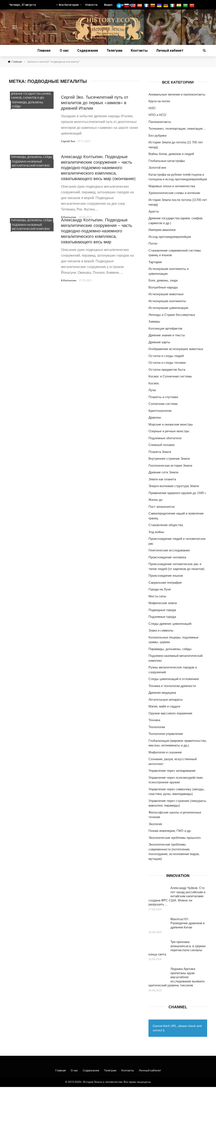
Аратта (153, 211)
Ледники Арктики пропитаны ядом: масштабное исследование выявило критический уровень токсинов (176, 976)
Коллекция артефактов (165, 328)
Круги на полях (159, 101)
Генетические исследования (169, 550)
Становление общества (165, 525)
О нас (64, 50)
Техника (154, 720)
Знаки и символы (160, 630)
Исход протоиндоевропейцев (169, 236)
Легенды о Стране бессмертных (171, 315)
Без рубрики (157, 135)
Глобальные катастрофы (166, 161)
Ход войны (156, 532)
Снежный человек (161, 445)
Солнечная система (162, 403)
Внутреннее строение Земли (169, 458)
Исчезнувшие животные (166, 294)
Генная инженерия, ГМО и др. (169, 830)
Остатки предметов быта (166, 369)
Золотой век (157, 167)
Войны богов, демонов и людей (171, 154)
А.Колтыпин (68, 280)
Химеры (154, 321)
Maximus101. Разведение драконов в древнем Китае (187, 923)
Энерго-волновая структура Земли (173, 486)
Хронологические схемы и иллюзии (174, 193)
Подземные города (162, 616)
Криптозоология (159, 410)
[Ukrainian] (160, 5)
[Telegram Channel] (120, 5)
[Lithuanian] (153, 5)
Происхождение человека (167, 557)
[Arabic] (186, 5)
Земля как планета (162, 479)
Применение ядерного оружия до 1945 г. (177, 493)
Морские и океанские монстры (170, 424)
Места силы (157, 596)
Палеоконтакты (159, 122)
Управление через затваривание (172, 770)
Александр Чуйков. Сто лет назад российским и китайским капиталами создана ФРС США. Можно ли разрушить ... (176, 895)
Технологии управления (165, 733)
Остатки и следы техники (167, 362)
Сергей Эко (68, 141)
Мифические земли (162, 603)
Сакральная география (165, 582)
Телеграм (114, 50)
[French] (147, 5)
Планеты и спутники (163, 397)
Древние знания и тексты (166, 335)
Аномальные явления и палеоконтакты (176, 94)
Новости (91, 4)
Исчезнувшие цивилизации (168, 308)
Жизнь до (155, 499)
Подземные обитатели (164, 438)
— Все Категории (67, 4)
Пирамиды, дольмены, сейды (27, 104)
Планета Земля (159, 452)
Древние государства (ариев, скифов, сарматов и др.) (31, 96)
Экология (155, 824)
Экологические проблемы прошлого (174, 837)
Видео (108, 4)
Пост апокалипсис (161, 506)
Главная (44, 50)
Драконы (154, 417)
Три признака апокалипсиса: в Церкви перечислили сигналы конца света (176, 947)
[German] (166, 5)
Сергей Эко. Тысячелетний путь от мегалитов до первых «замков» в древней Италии (94, 102)
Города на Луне (159, 589)
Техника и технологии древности (172, 686)
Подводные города (162, 610)
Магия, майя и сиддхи (164, 706)
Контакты (139, 50)
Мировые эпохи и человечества (171, 186)
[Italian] (173, 5)
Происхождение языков (165, 575)
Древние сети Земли (163, 472)
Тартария (155, 262)
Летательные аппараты (165, 699)
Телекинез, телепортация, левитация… (177, 128)
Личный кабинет (170, 50)
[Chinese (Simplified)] (192, 5)
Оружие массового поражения (170, 713)
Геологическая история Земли (170, 465)
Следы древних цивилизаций (169, 623)
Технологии (156, 727)
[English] (134, 5)
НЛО (151, 108)
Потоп (152, 243)
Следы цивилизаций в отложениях (173, 679)
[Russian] (127, 5)
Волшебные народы (163, 287)
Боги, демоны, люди (163, 280)
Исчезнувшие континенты (167, 301)
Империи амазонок (162, 230)
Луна (152, 390)
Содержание (87, 50)
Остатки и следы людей (166, 356)
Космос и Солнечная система (170, 376)
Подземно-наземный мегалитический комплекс (31, 163)
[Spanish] (140, 5)
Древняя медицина (162, 692)
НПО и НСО (157, 115)
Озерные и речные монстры (168, 431)
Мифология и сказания (165, 752)
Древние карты (159, 342)
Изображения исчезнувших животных (175, 349)
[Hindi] (179, 5)
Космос (153, 383)
